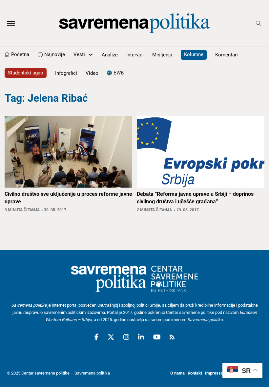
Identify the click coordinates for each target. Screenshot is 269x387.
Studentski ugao (25, 73)
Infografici (66, 73)
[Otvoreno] (11, 23)
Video (92, 73)
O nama (177, 373)
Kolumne (193, 54)
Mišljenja (162, 55)
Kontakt (195, 373)
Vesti (79, 54)
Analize (110, 55)
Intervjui (135, 55)
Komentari (226, 55)
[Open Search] (258, 23)
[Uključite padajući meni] (90, 54)
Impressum (216, 373)
